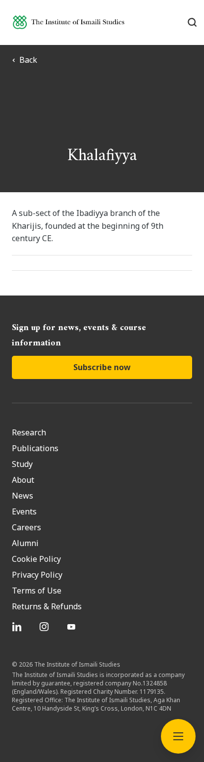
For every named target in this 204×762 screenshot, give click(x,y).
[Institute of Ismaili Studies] (68, 22)
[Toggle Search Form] (192, 22)
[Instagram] (45, 627)
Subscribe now (102, 367)
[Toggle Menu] (178, 736)
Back (28, 59)
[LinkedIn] (18, 627)
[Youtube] (72, 627)
